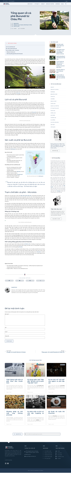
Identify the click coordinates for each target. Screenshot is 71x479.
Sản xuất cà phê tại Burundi (11, 48)
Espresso (53, 91)
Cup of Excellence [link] (17, 235)
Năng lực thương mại (11, 51)
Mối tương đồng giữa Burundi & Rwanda (15, 53)
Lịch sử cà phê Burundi (10, 46)
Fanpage (58, 190)
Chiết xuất (53, 103)
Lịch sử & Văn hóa (55, 122)
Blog (62, 3)
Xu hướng (53, 119)
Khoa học (53, 110)
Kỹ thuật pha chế (55, 108)
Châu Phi (29, 195)
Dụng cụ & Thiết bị (55, 105)
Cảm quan (53, 126)
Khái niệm (53, 115)
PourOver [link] (55, 415)
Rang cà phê (53, 101)
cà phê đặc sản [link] (40, 385)
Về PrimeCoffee (56, 158)
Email (6, 331)
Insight (43, 3)
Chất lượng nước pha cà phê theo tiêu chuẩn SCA (14, 381)
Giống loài (53, 112)
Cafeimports (40, 176)
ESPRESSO (58, 3)
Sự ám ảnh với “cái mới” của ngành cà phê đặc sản (56, 381)
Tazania (21, 24)
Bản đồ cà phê (16, 26)
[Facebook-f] (6, 463)
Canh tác (53, 96)
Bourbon (19, 171)
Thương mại (53, 117)
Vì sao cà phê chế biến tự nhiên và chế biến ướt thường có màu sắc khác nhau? (60, 64)
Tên (6, 327)
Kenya (18, 24)
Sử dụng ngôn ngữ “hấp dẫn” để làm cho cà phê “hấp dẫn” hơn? (35, 381)
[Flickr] (8, 463)
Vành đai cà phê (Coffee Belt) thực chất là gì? (60, 46)
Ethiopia (15, 24)
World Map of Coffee (28, 24)
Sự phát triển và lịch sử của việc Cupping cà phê (35, 413)
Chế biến (53, 98)
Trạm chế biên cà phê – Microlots (12, 50)
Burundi (34, 112)
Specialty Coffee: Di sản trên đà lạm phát (60, 71)
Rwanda (18, 93)
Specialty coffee (50, 3)
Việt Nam (53, 124)
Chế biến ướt (20, 174)
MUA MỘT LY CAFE (56, 218)
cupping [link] (37, 419)
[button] (66, 4)
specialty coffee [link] (23, 230)
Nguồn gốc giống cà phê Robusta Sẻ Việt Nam (60, 58)
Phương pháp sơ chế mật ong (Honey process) (14, 413)
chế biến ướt (27, 244)
